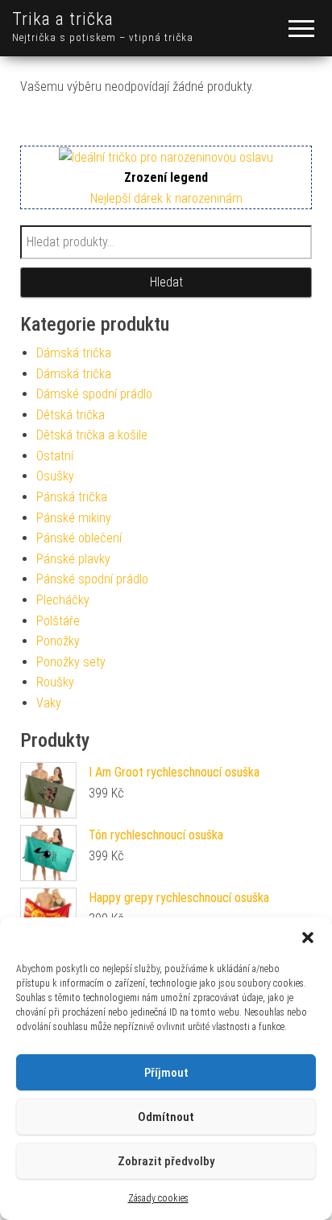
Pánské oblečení (79, 538)
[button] (308, 937)
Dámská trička (73, 353)
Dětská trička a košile (91, 435)
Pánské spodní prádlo (92, 579)
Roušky (55, 682)
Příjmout (166, 1072)
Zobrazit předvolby (166, 1161)
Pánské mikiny (73, 518)
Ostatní (54, 456)
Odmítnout (166, 1117)
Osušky (55, 476)
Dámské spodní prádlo (94, 394)
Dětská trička (70, 414)
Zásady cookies (158, 1198)
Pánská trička (71, 497)
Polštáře (58, 621)
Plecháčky (62, 600)
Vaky (48, 703)
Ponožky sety (71, 662)
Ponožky (58, 641)
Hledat (166, 282)
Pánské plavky (73, 559)
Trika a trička (63, 19)
